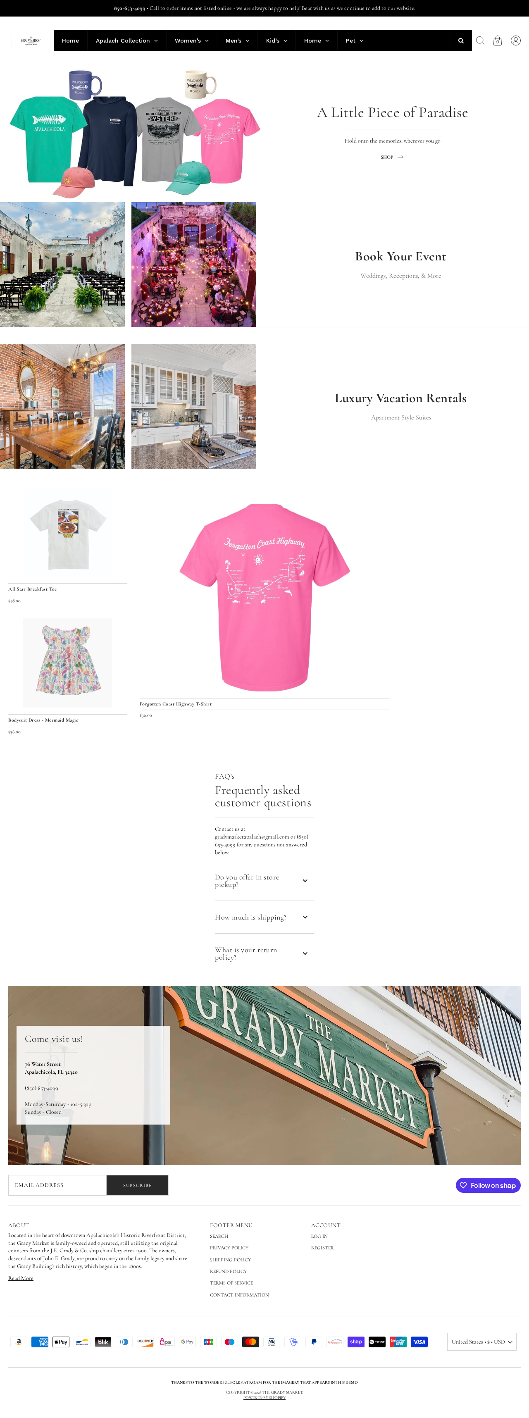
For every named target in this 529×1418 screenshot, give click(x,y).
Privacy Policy (229, 1248)
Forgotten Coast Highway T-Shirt (176, 704)
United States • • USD (478, 1341)
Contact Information (239, 1295)
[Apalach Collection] (136, 133)
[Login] (516, 40)
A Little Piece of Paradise (392, 113)
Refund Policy (228, 1271)
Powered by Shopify (264, 1397)
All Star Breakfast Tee (32, 589)
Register (322, 1248)
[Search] (480, 40)
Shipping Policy (230, 1260)
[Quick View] (379, 681)
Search (219, 1236)
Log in (319, 1236)
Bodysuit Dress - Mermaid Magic (43, 720)
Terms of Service (231, 1283)
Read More (20, 1278)
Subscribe (137, 1185)
